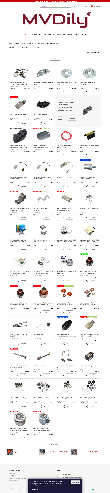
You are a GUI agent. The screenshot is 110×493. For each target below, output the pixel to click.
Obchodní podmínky (14, 476)
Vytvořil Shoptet (97, 489)
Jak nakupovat (12, 473)
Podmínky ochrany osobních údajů (17, 478)
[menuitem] (25, 34)
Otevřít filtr (55, 59)
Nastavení (34, 489)
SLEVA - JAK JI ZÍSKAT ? (14, 480)
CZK (86, 6)
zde (37, 485)
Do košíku (46, 92)
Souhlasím (75, 482)
